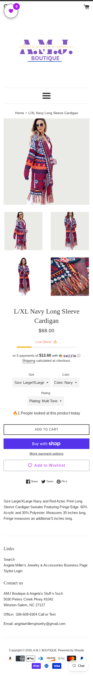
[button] (46, 355)
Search (9, 559)
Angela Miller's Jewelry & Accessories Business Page (46, 565)
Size (31, 374)
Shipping (28, 360)
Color (65, 374)
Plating (45, 393)
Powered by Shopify (71, 650)
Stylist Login (13, 571)
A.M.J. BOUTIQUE (45, 650)
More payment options (46, 453)
